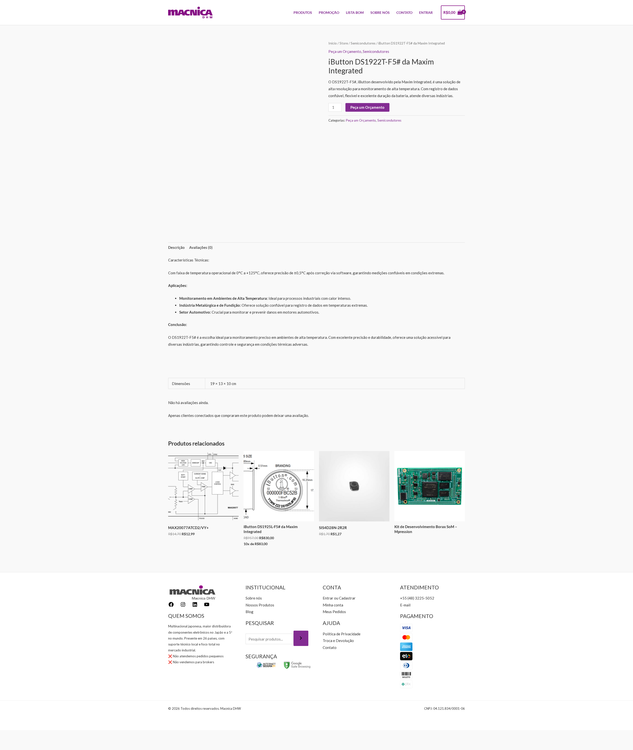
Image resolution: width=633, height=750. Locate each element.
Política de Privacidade (342, 634)
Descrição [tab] (176, 247)
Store (343, 43)
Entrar (426, 13)
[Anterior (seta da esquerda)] (5, 745)
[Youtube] (207, 606)
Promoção (329, 13)
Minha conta (333, 605)
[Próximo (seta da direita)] (16, 745)
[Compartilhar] (26, 735)
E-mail (405, 605)
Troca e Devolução (338, 640)
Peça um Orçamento (344, 51)
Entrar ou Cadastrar (339, 598)
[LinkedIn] (195, 606)
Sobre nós (254, 598)
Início (332, 43)
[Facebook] (171, 606)
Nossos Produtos (260, 605)
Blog (249, 611)
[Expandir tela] (16, 735)
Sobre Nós (380, 13)
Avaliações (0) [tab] (201, 247)
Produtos (303, 13)
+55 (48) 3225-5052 (417, 598)
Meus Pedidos (334, 611)
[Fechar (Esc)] (37, 735)
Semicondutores (363, 43)
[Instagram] (183, 606)
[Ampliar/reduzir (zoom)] (5, 735)
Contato (404, 13)
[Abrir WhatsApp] (620, 737)
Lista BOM (355, 13)
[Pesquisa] (301, 638)
